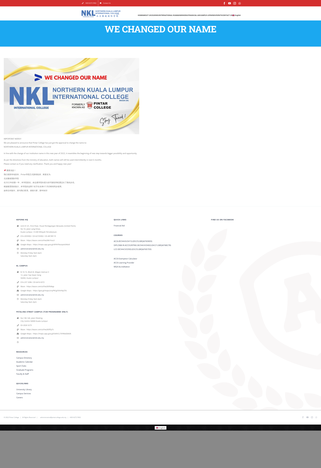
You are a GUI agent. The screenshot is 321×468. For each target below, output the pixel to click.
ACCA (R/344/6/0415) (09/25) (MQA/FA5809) (133, 241)
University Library (24, 389)
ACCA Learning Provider (124, 262)
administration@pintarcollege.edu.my (53, 417)
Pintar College (14, 417)
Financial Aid (119, 225)
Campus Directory (24, 358)
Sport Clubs (21, 366)
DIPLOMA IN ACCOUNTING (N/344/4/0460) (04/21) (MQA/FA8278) (142, 245)
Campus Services (23, 393)
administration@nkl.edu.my (32, 249)
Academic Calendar (24, 362)
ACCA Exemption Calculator (125, 258)
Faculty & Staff (22, 374)
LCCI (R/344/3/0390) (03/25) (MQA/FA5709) (132, 249)
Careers (19, 397)
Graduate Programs (24, 370)
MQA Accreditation (122, 266)
